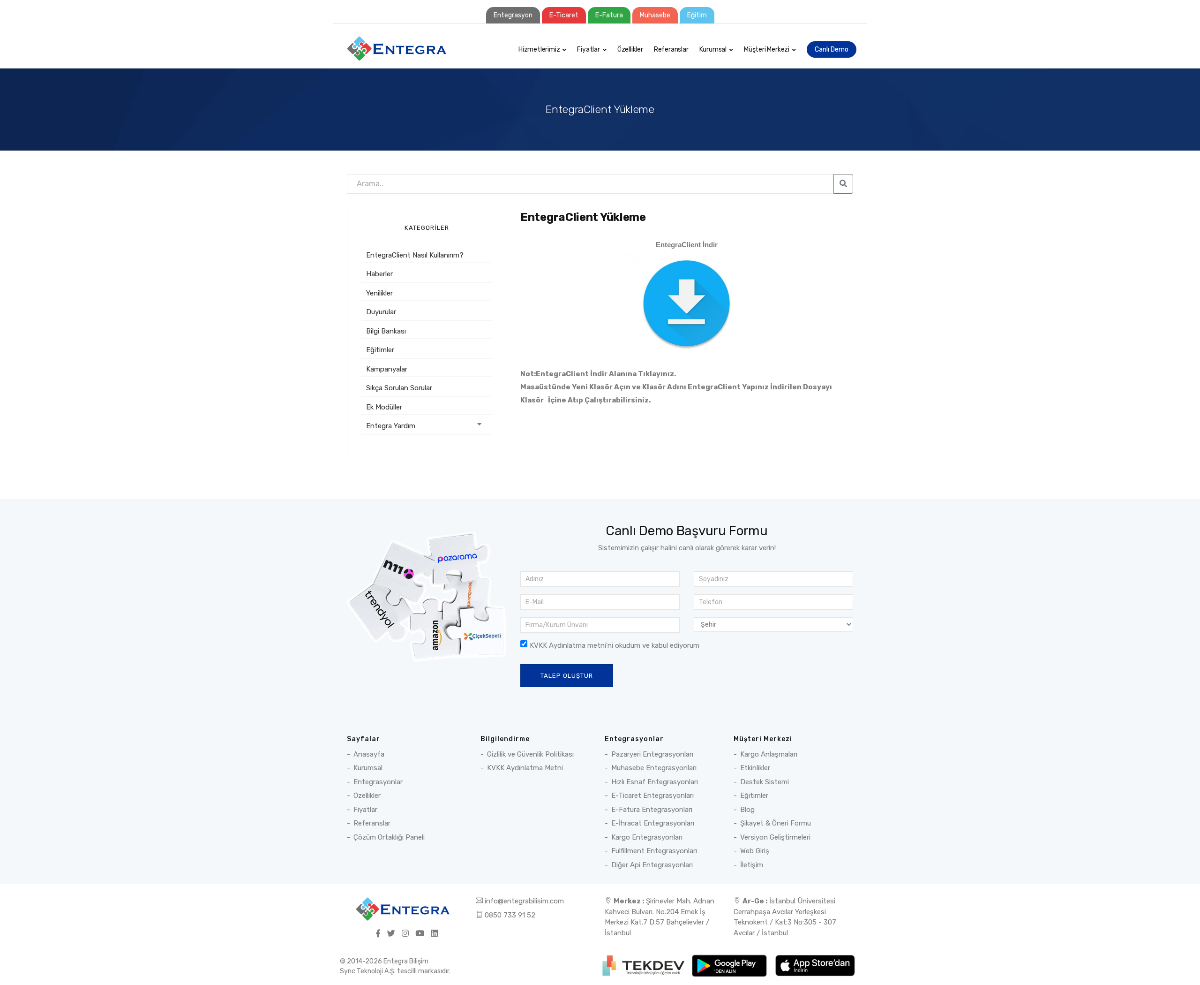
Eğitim (697, 15)
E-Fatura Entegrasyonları (651, 809)
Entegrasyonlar (378, 782)
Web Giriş (754, 851)
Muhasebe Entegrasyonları (654, 768)
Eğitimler (380, 350)
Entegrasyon (513, 15)
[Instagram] (405, 934)
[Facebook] (378, 934)
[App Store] (815, 965)
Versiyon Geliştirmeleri (775, 837)
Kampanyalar (386, 369)
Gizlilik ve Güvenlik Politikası (530, 754)
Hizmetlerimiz (539, 49)
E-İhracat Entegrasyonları (652, 823)
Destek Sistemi (764, 782)
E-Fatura (609, 15)
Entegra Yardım (390, 426)
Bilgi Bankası (386, 331)
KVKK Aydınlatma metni (568, 645)
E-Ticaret (563, 15)
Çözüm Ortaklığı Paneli (389, 837)
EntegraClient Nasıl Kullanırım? (415, 255)
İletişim (751, 865)
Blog (747, 809)
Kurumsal (713, 49)
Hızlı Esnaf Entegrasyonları (654, 782)
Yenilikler (379, 293)
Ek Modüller (384, 407)
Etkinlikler (755, 768)
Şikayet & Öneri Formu (775, 823)
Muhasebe (655, 15)
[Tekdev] (644, 965)
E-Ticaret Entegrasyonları (652, 795)
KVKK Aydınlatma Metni (525, 768)
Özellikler (630, 49)
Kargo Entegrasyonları (646, 837)
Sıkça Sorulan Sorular (399, 388)
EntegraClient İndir (687, 245)
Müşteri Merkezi (766, 49)
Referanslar (671, 49)
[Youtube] (419, 934)
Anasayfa (368, 754)
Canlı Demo (831, 49)
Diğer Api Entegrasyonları (652, 865)
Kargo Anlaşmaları (768, 754)
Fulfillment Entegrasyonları (654, 851)
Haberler (379, 274)
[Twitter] (391, 934)
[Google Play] (730, 965)
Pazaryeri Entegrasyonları (652, 754)
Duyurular (381, 312)
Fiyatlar (588, 49)
